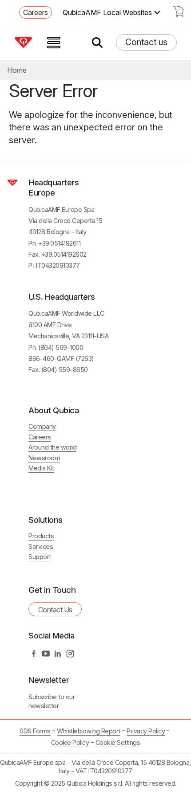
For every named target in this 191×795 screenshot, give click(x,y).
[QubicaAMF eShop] (178, 14)
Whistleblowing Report (88, 731)
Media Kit (41, 468)
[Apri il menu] (53, 42)
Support (39, 556)
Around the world (52, 447)
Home (17, 70)
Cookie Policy (70, 742)
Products (41, 536)
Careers (35, 12)
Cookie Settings (118, 742)
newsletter (43, 705)
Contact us (146, 42)
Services (40, 546)
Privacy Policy (146, 731)
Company (42, 426)
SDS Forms (35, 731)
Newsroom (44, 458)
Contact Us (55, 609)
